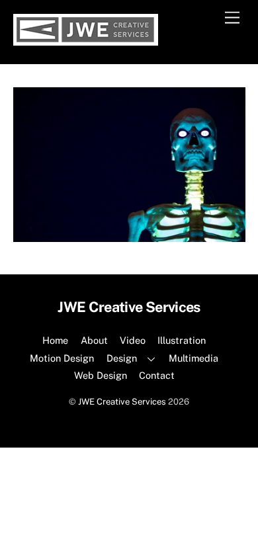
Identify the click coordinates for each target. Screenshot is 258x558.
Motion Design (62, 358)
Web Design (100, 375)
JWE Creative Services (122, 402)
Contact (157, 375)
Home (55, 340)
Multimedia (193, 358)
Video (133, 340)
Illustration (181, 340)
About (94, 340)
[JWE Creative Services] (85, 39)
